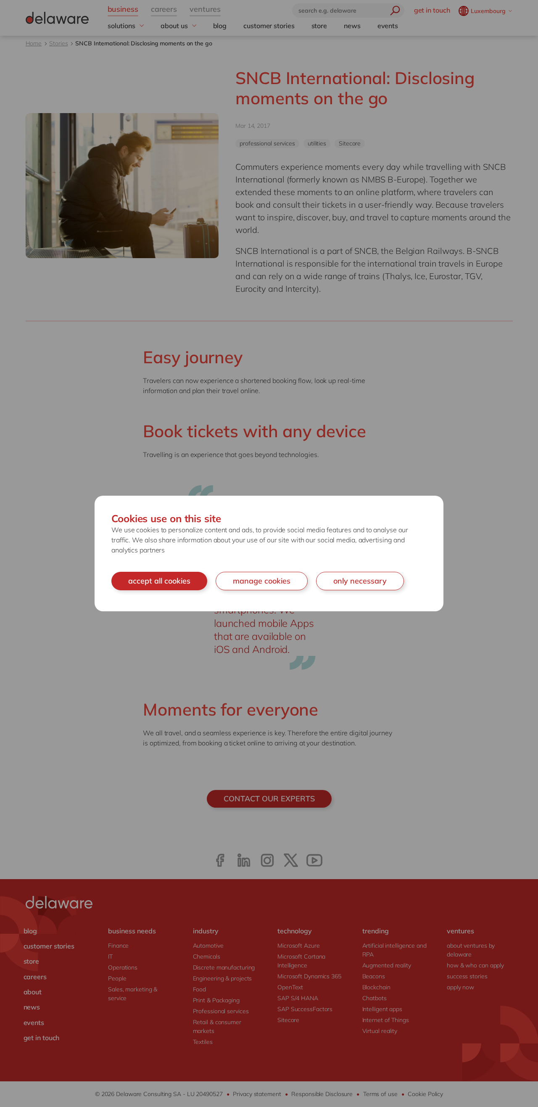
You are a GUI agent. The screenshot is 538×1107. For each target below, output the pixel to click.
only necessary (360, 581)
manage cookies (261, 581)
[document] (269, 553)
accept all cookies (159, 581)
